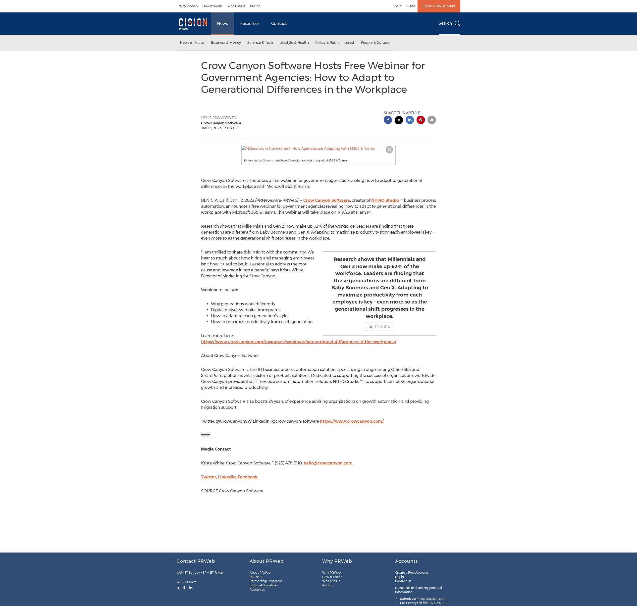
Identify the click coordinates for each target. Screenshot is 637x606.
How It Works (212, 6)
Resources (249, 23)
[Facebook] (184, 587)
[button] (318, 148)
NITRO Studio (385, 200)
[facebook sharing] (388, 120)
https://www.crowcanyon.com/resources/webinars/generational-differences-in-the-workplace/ (298, 341)
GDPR (410, 6)
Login (397, 6)
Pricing (255, 6)
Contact (279, 23)
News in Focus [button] (192, 42)
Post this (382, 326)
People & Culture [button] (375, 42)
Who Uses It (236, 6)
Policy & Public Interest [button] (334, 42)
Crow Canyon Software (326, 200)
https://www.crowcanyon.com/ (352, 421)
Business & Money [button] (226, 42)
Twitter (208, 477)
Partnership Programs (266, 581)
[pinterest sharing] (421, 120)
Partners (256, 577)
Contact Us (185, 582)
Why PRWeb (188, 6)
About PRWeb (260, 572)
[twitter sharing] (399, 121)
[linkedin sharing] (410, 120)
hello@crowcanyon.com (328, 463)
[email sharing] (431, 120)
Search (445, 23)
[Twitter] (179, 587)
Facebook (248, 477)
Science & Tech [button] (260, 42)
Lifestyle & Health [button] (294, 42)
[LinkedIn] (190, 587)
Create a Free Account (439, 6)
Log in (399, 577)
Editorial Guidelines (264, 585)
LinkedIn (227, 477)
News (222, 23)
